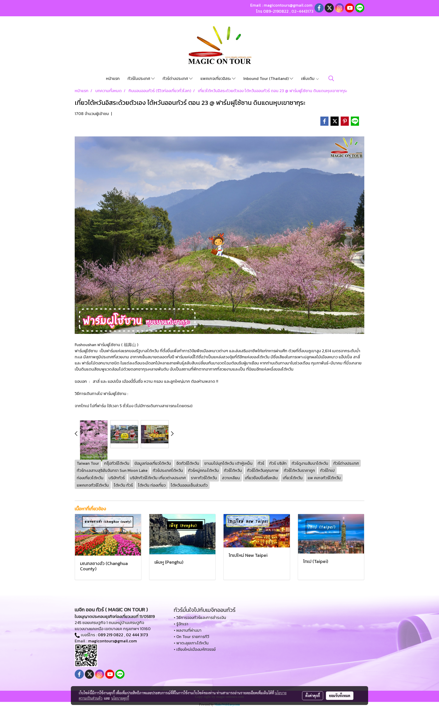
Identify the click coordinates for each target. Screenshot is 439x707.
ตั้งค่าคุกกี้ (312, 695)
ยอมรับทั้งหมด (339, 695)
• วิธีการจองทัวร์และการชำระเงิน (200, 617)
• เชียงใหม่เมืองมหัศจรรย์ (195, 649)
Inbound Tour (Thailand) (266, 78)
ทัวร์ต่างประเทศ (176, 78)
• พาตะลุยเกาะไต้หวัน (191, 643)
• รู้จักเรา (181, 624)
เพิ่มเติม (308, 78)
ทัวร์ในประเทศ (139, 78)
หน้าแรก (113, 78)
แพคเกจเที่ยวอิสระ (216, 78)
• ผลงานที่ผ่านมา (187, 630)
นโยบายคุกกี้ (120, 698)
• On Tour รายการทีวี (191, 636)
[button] (331, 78)
